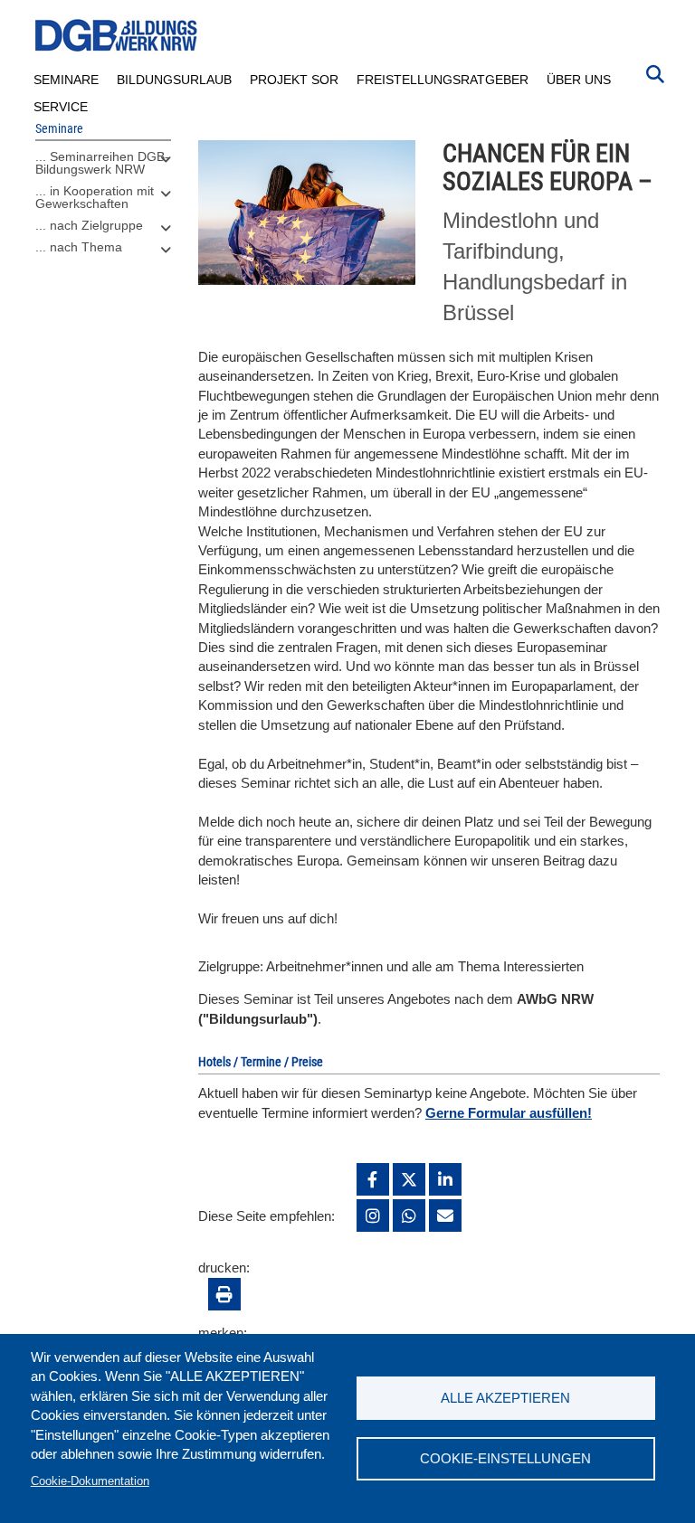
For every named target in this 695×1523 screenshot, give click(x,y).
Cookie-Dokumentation (90, 1481)
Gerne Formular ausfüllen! (508, 1113)
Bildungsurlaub (174, 79)
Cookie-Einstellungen (505, 1458)
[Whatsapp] (409, 1215)
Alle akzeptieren (505, 1397)
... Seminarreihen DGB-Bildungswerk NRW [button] (102, 162)
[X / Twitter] (409, 1179)
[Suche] (655, 72)
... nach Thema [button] (78, 247)
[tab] (103, 167)
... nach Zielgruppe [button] (89, 225)
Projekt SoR (294, 79)
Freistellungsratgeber (442, 79)
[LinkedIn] (445, 1179)
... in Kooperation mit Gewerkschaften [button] (94, 197)
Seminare (66, 79)
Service (60, 106)
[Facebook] (373, 1179)
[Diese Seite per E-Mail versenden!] (445, 1215)
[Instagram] (373, 1215)
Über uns (579, 79)
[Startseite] (116, 35)
